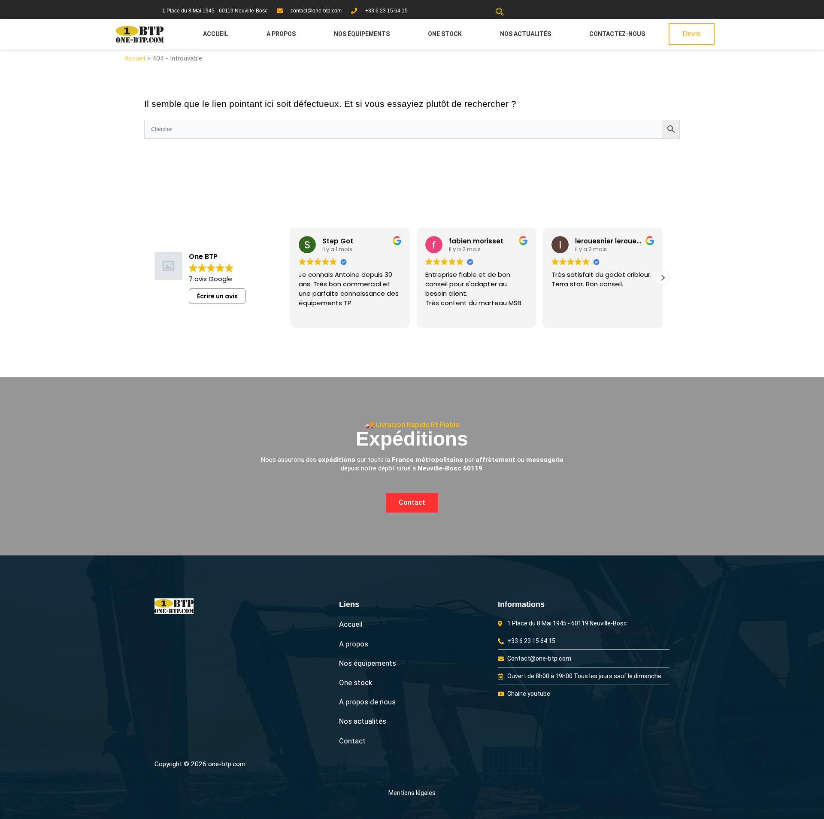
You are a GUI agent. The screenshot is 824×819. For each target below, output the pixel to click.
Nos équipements (362, 33)
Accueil (215, 33)
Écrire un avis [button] (217, 296)
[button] (500, 12)
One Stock (445, 33)
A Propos (281, 33)
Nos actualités (525, 33)
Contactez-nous (617, 33)
